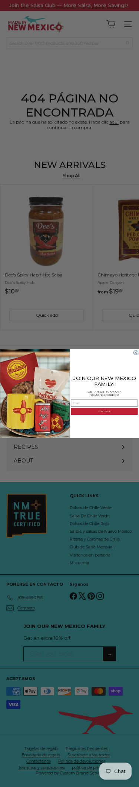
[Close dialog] (135, 352)
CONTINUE (104, 411)
